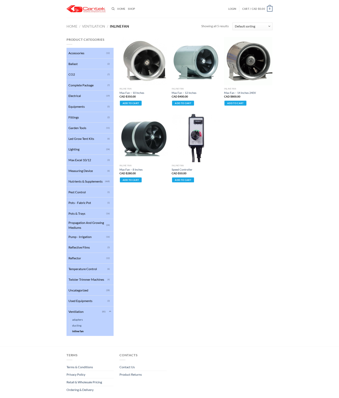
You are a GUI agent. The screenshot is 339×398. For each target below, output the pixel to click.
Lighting (73, 149)
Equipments (76, 106)
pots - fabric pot (79, 202)
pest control (77, 192)
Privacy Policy (76, 374)
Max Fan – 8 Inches (131, 169)
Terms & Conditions (80, 367)
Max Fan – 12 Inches (184, 92)
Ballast (73, 64)
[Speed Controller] (196, 138)
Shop (131, 8)
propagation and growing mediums (86, 225)
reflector (74, 258)
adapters (77, 319)
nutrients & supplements (85, 181)
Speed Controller (182, 169)
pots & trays (76, 213)
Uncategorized (78, 290)
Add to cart (131, 103)
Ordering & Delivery (80, 390)
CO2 (71, 74)
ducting (76, 325)
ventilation (93, 26)
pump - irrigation (80, 237)
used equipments (80, 301)
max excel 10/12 (79, 160)
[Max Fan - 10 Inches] (143, 61)
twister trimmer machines (86, 279)
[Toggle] (110, 311)
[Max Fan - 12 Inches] (196, 61)
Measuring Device (80, 171)
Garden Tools (77, 128)
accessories (76, 53)
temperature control (82, 269)
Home (121, 8)
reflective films (79, 247)
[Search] (113, 9)
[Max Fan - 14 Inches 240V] (248, 61)
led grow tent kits (81, 138)
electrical (74, 96)
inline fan (78, 331)
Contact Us (127, 367)
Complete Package (81, 85)
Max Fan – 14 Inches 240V (240, 92)
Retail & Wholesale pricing (84, 382)
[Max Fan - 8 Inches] (143, 138)
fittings (73, 117)
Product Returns (130, 374)
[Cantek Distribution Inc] (86, 8)
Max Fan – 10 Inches (131, 92)
